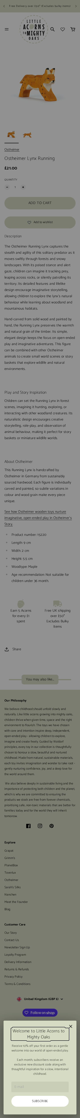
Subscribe (40, 1101)
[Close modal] (71, 1026)
